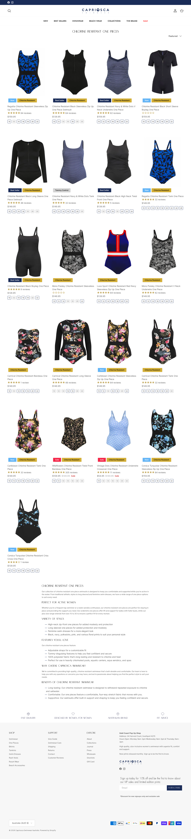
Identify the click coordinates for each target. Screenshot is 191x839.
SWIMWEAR (77, 20)
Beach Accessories (17, 765)
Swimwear (13, 739)
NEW (45, 20)
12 (59, 121)
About (89, 739)
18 (28, 121)
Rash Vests (13, 758)
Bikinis (11, 746)
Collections (91, 743)
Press (89, 750)
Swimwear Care (54, 743)
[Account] (174, 11)
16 (23, 121)
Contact (51, 754)
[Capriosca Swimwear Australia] (95, 11)
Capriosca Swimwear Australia (27, 830)
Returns (51, 750)
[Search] (9, 11)
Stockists (91, 758)
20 (32, 121)
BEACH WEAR (95, 20)
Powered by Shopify (48, 830)
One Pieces (14, 743)
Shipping (51, 746)
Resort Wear (14, 762)
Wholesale (91, 754)
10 (9, 121)
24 (132, 211)
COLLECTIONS (114, 20)
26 (181, 208)
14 (18, 121)
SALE (145, 20)
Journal (90, 746)
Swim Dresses (15, 754)
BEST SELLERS (60, 20)
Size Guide (52, 739)
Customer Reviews (56, 758)
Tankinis (12, 750)
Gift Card (90, 762)
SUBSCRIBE (174, 788)
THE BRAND (132, 20)
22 (37, 121)
